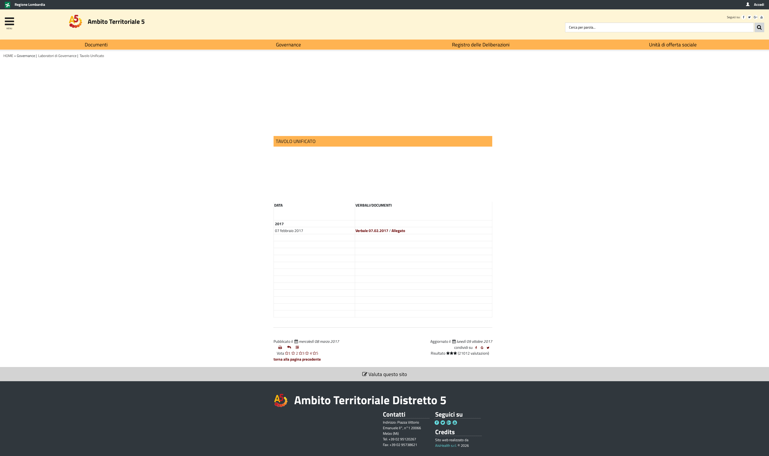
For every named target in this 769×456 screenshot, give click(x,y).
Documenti (96, 44)
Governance (288, 44)
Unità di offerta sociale (673, 44)
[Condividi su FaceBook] (476, 348)
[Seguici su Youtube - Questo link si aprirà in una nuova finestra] (761, 17)
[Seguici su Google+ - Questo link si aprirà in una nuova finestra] (755, 17)
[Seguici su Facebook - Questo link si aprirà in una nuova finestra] (743, 17)
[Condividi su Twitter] (488, 348)
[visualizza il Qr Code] (298, 347)
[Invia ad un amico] (290, 347)
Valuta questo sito (387, 374)
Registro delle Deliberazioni (480, 44)
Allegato (398, 230)
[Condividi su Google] (482, 348)
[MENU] (9, 19)
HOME (8, 55)
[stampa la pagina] (281, 347)
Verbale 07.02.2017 (371, 230)
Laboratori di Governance (57, 55)
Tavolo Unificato (92, 55)
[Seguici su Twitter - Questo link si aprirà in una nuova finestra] (749, 17)
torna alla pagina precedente (297, 359)
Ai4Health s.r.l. (446, 445)
